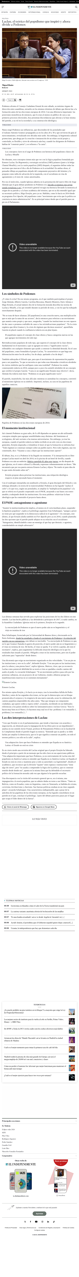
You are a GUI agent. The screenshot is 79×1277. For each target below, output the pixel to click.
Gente (63, 12)
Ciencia (46, 12)
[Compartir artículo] (3, 100)
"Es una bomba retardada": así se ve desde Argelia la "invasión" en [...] (37, 917)
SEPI (4, 1133)
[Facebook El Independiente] (30, 1222)
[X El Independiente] (25, 1222)
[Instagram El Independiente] (42, 1222)
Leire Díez (5, 1148)
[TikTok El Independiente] (54, 1222)
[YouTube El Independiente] (36, 1222)
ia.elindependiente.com (21, 1196)
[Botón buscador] (76, 7)
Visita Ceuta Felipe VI (62, 1)
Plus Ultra (5, 1136)
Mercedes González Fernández (13, 1152)
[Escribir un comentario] (20, 100)
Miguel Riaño (7, 85)
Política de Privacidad (11, 1227)
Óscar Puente (29, 1)
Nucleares (72, 1)
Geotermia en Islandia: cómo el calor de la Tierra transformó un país (37, 906)
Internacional (34, 12)
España (13, 12)
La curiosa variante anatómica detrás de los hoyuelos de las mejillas (37, 911)
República (52, 1)
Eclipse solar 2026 (8, 1130)
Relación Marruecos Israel (41, 1)
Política (5, 18)
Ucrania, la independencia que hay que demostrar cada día (34, 928)
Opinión (4, 12)
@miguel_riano (7, 91)
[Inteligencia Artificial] (21, 1192)
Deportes (72, 12)
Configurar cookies (39, 1230)
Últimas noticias (15, 1)
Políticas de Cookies (68, 1227)
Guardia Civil (6, 1145)
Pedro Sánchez (7, 1142)
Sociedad (55, 12)
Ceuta (22, 1)
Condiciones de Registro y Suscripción (49, 1227)
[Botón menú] (3, 7)
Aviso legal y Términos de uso (27, 1227)
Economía (22, 12)
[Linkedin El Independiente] (48, 1222)
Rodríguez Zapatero (9, 1139)
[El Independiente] (39, 7)
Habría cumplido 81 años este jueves (42, 461)
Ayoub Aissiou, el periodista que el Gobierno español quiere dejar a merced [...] (42, 923)
